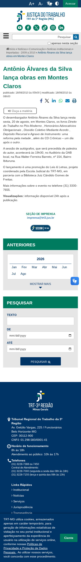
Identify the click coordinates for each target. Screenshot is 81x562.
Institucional (21, 489)
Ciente (68, 537)
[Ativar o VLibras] (50, 3)
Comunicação (37, 49)
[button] (70, 3)
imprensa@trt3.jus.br (40, 217)
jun (64, 267)
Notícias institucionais (59, 49)
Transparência (22, 513)
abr (44, 267)
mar (34, 267)
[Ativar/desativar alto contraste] (57, 3)
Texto (12, 315)
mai (54, 267)
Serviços (19, 501)
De (9, 329)
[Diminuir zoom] (40, 3)
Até (9, 342)
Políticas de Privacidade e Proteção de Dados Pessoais (26, 548)
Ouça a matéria (22, 111)
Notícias (22, 49)
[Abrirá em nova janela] (20, 28)
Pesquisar (39, 361)
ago (23, 273)
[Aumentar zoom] (32, 3)
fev (24, 267)
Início (12, 49)
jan (14, 267)
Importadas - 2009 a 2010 (20, 52)
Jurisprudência (23, 507)
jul (14, 273)
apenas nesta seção (64, 43)
